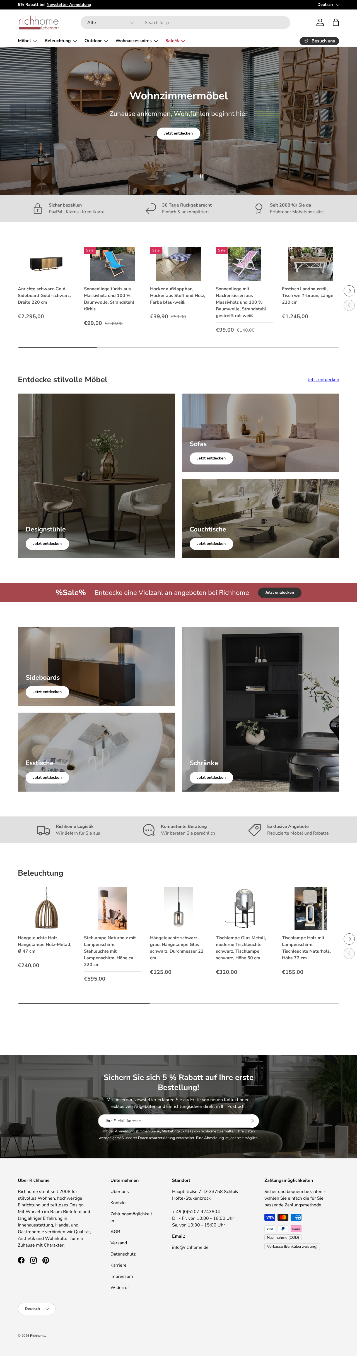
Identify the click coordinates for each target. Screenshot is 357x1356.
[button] (336, 22)
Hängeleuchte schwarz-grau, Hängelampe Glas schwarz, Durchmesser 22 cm (177, 948)
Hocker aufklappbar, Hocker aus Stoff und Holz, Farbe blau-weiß (177, 295)
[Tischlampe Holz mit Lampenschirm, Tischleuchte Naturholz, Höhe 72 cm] (310, 908)
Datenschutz (123, 1254)
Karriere (118, 1265)
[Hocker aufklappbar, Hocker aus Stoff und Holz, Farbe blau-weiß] (178, 264)
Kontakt (118, 1203)
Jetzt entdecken (178, 133)
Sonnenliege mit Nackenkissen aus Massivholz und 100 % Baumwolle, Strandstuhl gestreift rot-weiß (241, 302)
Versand (118, 1243)
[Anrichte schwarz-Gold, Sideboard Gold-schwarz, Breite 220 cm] (46, 264)
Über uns (119, 1192)
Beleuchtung (58, 41)
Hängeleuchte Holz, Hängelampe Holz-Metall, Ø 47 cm (44, 944)
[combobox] (185, 22)
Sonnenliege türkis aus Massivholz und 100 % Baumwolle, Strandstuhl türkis (109, 299)
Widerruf (119, 1288)
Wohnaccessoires (133, 41)
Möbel (24, 41)
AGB (115, 1232)
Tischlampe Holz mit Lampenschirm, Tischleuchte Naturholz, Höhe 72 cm (306, 948)
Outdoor (93, 41)
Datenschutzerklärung (156, 1138)
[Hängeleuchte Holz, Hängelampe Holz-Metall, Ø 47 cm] (46, 908)
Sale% (172, 41)
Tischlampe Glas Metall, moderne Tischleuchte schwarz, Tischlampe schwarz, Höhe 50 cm (241, 948)
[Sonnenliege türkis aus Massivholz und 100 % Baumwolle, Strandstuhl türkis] (112, 264)
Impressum (121, 1276)
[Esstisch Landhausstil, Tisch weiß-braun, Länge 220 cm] (310, 264)
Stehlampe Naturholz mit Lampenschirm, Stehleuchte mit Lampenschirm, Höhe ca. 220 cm (110, 951)
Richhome (37, 1335)
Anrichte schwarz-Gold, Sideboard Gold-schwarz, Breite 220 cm (44, 295)
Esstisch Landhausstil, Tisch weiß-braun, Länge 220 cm (307, 295)
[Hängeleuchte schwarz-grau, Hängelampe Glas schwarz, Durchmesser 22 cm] (178, 908)
